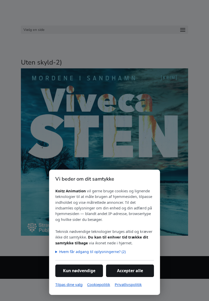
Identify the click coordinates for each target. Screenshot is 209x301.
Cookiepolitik (98, 284)
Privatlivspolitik (128, 284)
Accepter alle (130, 270)
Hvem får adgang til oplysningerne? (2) (92, 251)
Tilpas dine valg (69, 284)
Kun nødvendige (79, 270)
